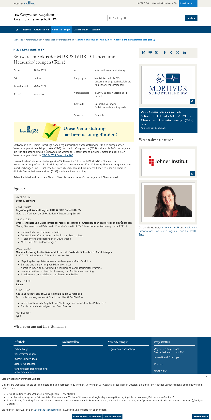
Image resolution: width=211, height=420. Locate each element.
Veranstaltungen (61, 29)
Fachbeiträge (21, 349)
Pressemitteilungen (25, 353)
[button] (164, 52)
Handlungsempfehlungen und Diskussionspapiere (31, 370)
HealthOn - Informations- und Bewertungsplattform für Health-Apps (168, 231)
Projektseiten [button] (187, 3)
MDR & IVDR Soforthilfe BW (57, 155)
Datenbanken (81, 29)
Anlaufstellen (41, 29)
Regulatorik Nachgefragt (122, 349)
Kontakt (95, 29)
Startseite (18, 39)
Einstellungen (201, 416)
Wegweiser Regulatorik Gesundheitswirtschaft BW (168, 350)
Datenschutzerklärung (46, 409)
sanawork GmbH (169, 227)
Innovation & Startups (166, 357)
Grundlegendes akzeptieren (87, 416)
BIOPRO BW (143, 3)
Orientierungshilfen (25, 363)
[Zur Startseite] (37, 16)
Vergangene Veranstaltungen (59, 39)
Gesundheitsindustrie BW (164, 3)
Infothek (26, 29)
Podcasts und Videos (25, 358)
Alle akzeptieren (113, 416)
